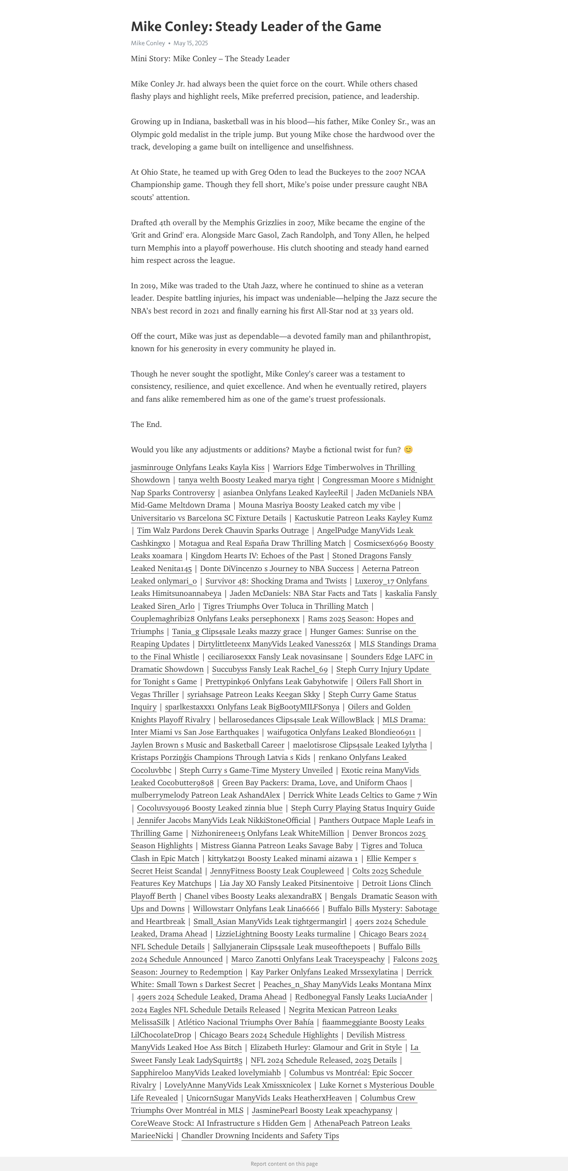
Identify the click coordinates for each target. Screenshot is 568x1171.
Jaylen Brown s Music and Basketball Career (207, 745)
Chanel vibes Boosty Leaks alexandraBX (253, 896)
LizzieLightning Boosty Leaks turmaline (283, 934)
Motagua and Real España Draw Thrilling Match (262, 543)
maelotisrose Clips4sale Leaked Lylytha (360, 745)
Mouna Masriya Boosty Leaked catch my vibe (317, 505)
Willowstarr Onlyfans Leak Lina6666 (256, 908)
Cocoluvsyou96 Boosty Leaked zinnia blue (210, 808)
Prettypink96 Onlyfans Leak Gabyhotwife (276, 681)
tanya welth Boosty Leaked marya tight (246, 480)
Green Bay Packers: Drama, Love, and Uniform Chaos (314, 782)
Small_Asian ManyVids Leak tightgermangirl (270, 921)
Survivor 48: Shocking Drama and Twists (276, 581)
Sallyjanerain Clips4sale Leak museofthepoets (291, 947)
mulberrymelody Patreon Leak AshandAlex (205, 795)
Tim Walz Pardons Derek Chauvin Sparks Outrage (223, 530)
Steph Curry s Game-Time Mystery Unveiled (256, 770)
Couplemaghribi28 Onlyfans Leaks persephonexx (215, 618)
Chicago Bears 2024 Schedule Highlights (269, 1035)
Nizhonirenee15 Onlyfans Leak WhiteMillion (267, 833)
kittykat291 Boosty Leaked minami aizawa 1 (283, 858)
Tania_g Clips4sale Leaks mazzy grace (237, 631)
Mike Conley (148, 43)
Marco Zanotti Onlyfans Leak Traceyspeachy (308, 959)
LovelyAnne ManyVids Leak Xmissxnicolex (238, 1085)
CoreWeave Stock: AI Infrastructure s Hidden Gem (218, 1123)
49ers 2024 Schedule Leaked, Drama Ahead (212, 997)
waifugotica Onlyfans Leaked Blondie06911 (341, 732)
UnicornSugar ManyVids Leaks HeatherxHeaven (269, 1098)
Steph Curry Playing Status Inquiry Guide (363, 808)
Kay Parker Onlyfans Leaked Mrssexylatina (324, 972)
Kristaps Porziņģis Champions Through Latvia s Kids (220, 757)
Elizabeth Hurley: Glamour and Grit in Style (326, 1047)
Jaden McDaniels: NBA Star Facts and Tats (303, 593)
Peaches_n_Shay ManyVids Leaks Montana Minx (347, 984)
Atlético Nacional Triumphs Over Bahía (246, 1022)
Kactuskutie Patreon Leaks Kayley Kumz (363, 518)
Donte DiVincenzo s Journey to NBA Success (277, 568)
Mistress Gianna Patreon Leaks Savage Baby (277, 845)
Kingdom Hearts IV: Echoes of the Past (257, 555)
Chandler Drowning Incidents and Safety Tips (260, 1135)
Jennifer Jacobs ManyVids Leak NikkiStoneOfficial (224, 820)
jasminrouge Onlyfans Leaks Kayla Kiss (197, 467)
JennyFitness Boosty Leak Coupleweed (277, 871)
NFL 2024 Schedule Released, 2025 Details (324, 1060)
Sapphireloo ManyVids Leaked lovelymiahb (206, 1072)
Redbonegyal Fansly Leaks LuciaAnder (361, 997)
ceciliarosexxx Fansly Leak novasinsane (275, 657)
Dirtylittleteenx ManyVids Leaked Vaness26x (274, 644)
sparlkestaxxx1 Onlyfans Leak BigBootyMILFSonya (252, 707)
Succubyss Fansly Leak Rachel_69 (270, 669)
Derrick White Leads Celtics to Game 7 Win (362, 795)
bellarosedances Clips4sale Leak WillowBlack (296, 720)
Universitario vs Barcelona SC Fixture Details (208, 518)
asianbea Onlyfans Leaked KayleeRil (285, 492)
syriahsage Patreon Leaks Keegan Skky (253, 694)
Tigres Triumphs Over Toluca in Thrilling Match (285, 606)
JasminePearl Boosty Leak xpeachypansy (322, 1110)
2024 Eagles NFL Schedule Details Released (205, 1009)
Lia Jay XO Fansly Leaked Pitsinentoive (287, 883)
